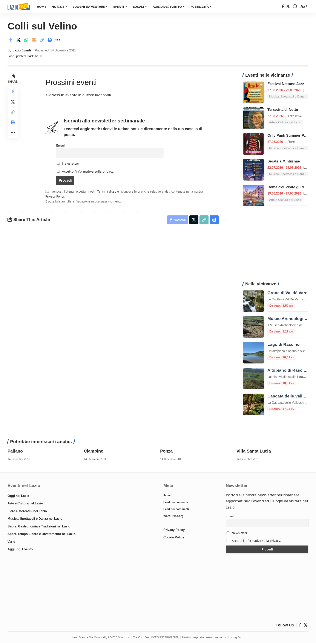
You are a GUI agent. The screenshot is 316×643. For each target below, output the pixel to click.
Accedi (167, 495)
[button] (295, 6)
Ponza (166, 451)
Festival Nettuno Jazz (285, 84)
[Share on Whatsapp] (26, 39)
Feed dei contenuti (175, 502)
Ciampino (93, 451)
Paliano (15, 451)
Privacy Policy (54, 196)
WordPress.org (173, 516)
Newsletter (70, 163)
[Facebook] (283, 6)
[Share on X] (18, 39)
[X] (288, 6)
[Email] (34, 39)
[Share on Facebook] (11, 39)
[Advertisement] (275, 246)
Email (60, 145)
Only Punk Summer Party (289, 135)
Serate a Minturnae (283, 161)
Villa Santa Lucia (253, 451)
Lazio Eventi (21, 50)
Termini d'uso (106, 191)
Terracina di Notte (282, 110)
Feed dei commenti (176, 509)
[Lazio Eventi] (19, 6)
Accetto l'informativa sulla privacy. (88, 171)
